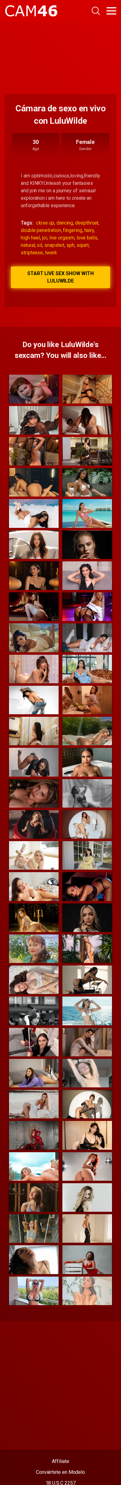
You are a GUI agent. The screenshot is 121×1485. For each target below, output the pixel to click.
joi (44, 238)
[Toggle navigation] (111, 11)
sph (70, 245)
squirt (83, 245)
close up (45, 223)
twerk (51, 253)
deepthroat (86, 223)
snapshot (54, 245)
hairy (89, 230)
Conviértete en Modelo (60, 1472)
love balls (87, 238)
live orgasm (61, 238)
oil (39, 245)
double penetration (41, 230)
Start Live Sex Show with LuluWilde (60, 277)
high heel (30, 238)
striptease (32, 253)
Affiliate (60, 1461)
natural (28, 245)
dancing (64, 223)
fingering (72, 230)
